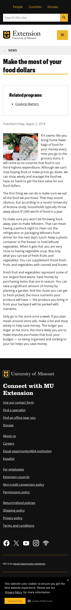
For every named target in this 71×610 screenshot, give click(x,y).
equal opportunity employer (29, 563)
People (18, 7)
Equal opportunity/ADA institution (27, 451)
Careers (8, 443)
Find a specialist (14, 410)
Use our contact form (18, 402)
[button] (40, 601)
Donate (53, 7)
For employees (13, 469)
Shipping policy (14, 510)
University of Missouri (32, 374)
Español (8, 459)
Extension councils (16, 477)
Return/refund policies (19, 503)
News (12, 50)
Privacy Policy (13, 592)
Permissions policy (16, 492)
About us (9, 436)
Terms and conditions (18, 526)
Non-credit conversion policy (23, 484)
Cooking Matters (27, 104)
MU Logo (6, 374)
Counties (35, 7)
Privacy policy (12, 518)
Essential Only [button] (15, 601)
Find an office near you (19, 418)
